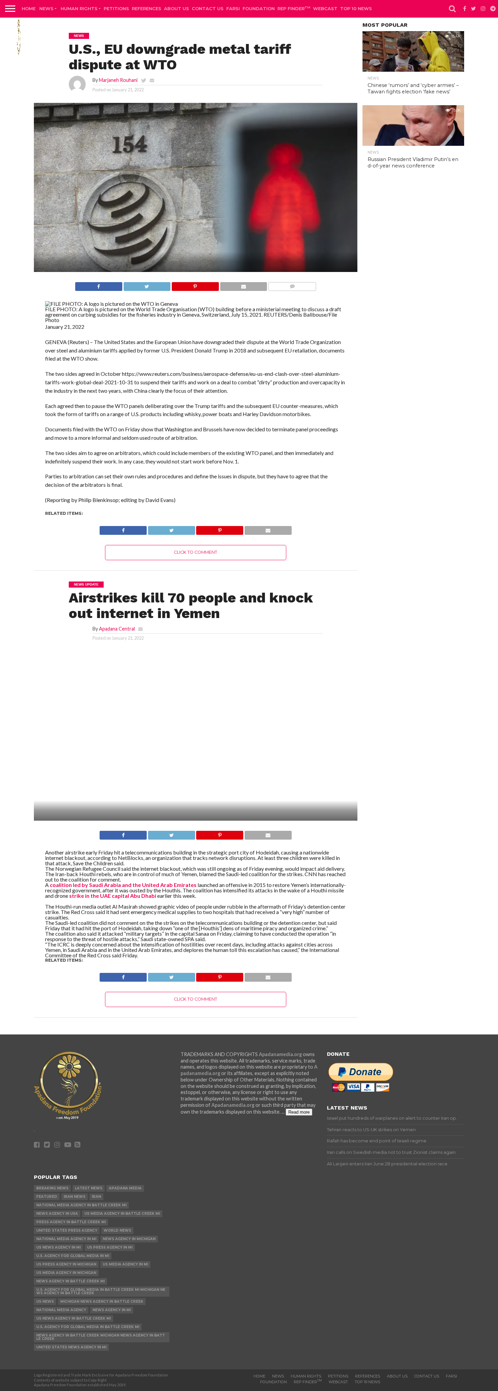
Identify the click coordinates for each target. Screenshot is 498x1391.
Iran (96, 1196)
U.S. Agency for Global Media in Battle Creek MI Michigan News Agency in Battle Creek (100, 1291)
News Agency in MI (111, 1310)
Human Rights (79, 8)
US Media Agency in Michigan (66, 1273)
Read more (299, 1112)
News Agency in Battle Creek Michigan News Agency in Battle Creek (100, 1337)
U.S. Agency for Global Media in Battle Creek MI (87, 1327)
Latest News (88, 1188)
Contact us (208, 8)
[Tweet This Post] (147, 284)
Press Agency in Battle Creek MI (71, 1222)
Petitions (116, 8)
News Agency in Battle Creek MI (70, 1281)
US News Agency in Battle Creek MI (73, 1318)
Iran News (74, 1196)
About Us (176, 8)
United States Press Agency (66, 1230)
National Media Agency (61, 1310)
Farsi (233, 8)
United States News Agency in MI (71, 1347)
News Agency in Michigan (129, 1239)
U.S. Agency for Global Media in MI (72, 1256)
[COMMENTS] (292, 284)
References (146, 8)
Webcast (325, 8)
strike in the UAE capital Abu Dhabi (112, 895)
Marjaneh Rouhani (118, 80)
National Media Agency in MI (66, 1239)
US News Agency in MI (58, 1247)
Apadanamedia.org (280, 1054)
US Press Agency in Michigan (66, 1264)
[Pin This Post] (195, 284)
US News (45, 1301)
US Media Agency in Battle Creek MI (122, 1213)
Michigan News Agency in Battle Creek (101, 1301)
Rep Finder (293, 8)
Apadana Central (117, 629)
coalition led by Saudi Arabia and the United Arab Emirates (123, 885)
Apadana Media (125, 1188)
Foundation (259, 8)
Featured (46, 1196)
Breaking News (52, 1188)
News (46, 8)
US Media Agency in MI (125, 1264)
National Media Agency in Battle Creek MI (81, 1205)
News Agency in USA (57, 1213)
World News (117, 1230)
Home (29, 8)
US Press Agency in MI (109, 1247)
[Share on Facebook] (98, 284)
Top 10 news (356, 8)
